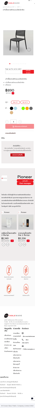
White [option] (19, 108)
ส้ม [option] (27, 108)
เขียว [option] (23, 108)
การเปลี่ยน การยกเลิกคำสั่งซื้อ (17, 336)
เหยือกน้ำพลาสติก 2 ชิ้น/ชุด (8, 234)
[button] (9, 63)
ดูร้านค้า (25, 181)
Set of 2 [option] (3, 244)
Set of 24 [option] (7, 244)
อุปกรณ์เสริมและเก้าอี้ (8, 7)
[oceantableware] (9, 3)
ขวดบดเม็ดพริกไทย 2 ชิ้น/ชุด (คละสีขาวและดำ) (25, 235)
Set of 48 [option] (24, 244)
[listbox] (20, 102)
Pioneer (25, 176)
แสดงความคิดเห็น (17, 155)
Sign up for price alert (13, 69)
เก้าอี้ (18, 7)
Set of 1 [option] (15, 102)
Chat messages (25, 183)
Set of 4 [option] (25, 102)
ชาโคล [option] (31, 108)
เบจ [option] (11, 112)
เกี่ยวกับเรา (7, 335)
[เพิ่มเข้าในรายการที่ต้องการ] (29, 50)
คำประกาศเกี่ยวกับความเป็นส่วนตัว (17, 370)
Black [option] (11, 108)
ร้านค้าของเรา (8, 351)
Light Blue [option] (15, 108)
